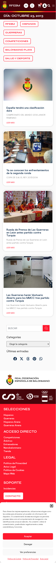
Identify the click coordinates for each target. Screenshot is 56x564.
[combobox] (24, 328)
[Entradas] (26, 5)
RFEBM (14, 5)
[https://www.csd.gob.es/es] (13, 396)
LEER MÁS (10, 123)
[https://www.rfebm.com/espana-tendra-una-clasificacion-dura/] (28, 85)
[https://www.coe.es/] (47, 396)
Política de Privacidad (31, 559)
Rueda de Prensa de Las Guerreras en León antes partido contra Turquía (27, 232)
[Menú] (53, 5)
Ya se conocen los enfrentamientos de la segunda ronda (27, 172)
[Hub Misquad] (44, 5)
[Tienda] (32, 5)
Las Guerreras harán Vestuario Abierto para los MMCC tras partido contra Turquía (27, 297)
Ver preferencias (28, 552)
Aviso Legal (44, 559)
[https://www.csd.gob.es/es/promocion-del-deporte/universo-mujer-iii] (32, 396)
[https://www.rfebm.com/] (4, 5)
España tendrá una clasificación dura (25, 109)
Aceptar (28, 536)
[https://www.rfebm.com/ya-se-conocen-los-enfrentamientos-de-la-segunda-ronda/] (28, 147)
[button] (51, 505)
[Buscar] (46, 328)
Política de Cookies (14, 559)
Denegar (28, 544)
